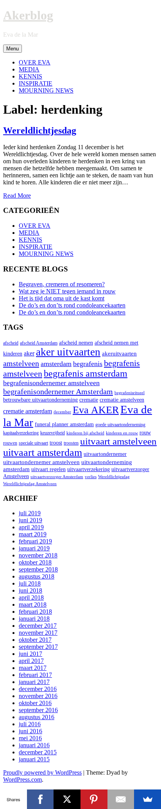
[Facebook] (40, 799)
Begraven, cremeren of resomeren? (62, 284)
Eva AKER (96, 410)
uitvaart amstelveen (118, 441)
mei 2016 (30, 738)
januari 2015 (34, 759)
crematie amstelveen (122, 400)
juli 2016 (30, 724)
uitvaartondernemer (105, 454)
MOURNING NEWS (46, 90)
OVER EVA (34, 62)
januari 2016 (34, 745)
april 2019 (31, 527)
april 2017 (31, 660)
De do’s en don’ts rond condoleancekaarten (72, 305)
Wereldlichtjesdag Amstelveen (30, 484)
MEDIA (29, 69)
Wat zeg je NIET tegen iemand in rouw (67, 291)
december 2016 (38, 689)
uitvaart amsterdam (42, 452)
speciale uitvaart (33, 443)
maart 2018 (33, 604)
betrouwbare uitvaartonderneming (40, 400)
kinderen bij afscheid (85, 433)
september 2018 (38, 569)
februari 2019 (35, 541)
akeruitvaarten (119, 353)
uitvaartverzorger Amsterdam (56, 477)
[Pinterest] (93, 799)
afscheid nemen (76, 343)
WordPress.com (22, 779)
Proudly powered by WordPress (42, 772)
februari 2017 (35, 674)
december (62, 412)
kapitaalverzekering (21, 433)
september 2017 (38, 646)
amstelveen (21, 363)
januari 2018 (34, 618)
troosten (71, 443)
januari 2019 (34, 548)
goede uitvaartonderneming (120, 424)
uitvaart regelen (48, 469)
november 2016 (38, 696)
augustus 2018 (36, 576)
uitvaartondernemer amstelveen (41, 462)
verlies (91, 477)
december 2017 (38, 625)
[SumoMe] (147, 799)
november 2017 (38, 632)
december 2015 (38, 752)
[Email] (120, 799)
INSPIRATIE (35, 83)
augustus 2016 (36, 717)
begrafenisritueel (129, 393)
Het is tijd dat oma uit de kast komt (61, 298)
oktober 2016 (35, 703)
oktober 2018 (35, 562)
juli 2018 (30, 583)
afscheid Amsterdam (38, 343)
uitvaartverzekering (88, 469)
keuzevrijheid (52, 433)
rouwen (10, 443)
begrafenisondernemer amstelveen (51, 383)
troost (56, 443)
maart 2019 (33, 534)
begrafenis (87, 364)
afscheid (10, 343)
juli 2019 (30, 513)
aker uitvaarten (68, 352)
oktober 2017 (35, 639)
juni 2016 (30, 731)
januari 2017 (34, 682)
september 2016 (38, 710)
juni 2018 (30, 590)
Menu (12, 49)
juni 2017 (30, 653)
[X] (67, 799)
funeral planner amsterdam (64, 424)
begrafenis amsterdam (85, 373)
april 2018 (31, 597)
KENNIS (30, 76)
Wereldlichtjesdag (39, 130)
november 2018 (38, 555)
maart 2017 (33, 667)
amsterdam (56, 364)
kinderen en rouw (122, 433)
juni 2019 (30, 520)
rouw (145, 433)
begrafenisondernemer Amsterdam (58, 391)
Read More (17, 195)
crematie (88, 400)
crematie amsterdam (27, 411)
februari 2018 (35, 611)
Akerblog (28, 15)
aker (29, 353)
